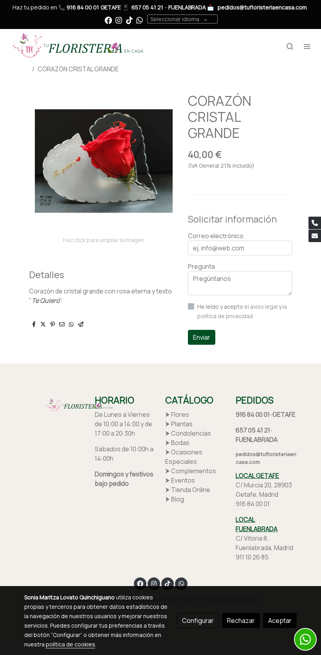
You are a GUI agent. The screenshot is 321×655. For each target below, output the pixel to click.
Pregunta (201, 266)
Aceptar (280, 620)
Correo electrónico (215, 236)
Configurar (198, 620)
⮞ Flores (177, 414)
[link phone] (314, 223)
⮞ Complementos (190, 471)
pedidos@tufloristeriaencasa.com (262, 7)
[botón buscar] (290, 46)
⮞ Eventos (180, 480)
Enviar (201, 337)
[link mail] (314, 236)
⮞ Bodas (177, 442)
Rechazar (241, 620)
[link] (76, 46)
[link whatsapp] (139, 20)
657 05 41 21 (147, 7)
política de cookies (70, 644)
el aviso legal (261, 306)
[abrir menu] (307, 46)
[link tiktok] (129, 20)
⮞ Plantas (179, 424)
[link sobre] (55, 404)
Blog (177, 499)
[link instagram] (118, 20)
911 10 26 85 (252, 557)
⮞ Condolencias (188, 433)
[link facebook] (108, 20)
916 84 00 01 (83, 7)
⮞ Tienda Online (187, 489)
